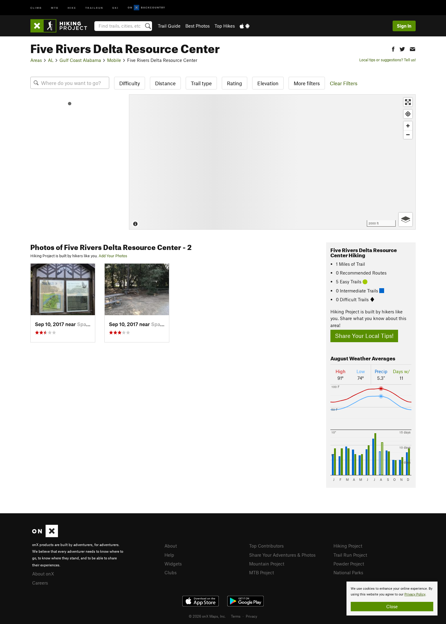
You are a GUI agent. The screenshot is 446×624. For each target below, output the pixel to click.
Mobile (114, 60)
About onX (43, 573)
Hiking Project (347, 545)
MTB (55, 7)
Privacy (251, 616)
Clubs (170, 572)
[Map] (272, 162)
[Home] (61, 25)
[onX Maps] (45, 535)
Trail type (201, 83)
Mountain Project (266, 563)
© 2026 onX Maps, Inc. (207, 616)
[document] (392, 598)
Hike (72, 7)
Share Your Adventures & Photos (282, 555)
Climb (36, 7)
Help (169, 555)
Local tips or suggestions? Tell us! (387, 59)
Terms (236, 616)
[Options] (405, 219)
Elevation (268, 83)
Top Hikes (225, 26)
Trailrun (94, 7)
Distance (165, 83)
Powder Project (348, 563)
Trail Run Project (350, 555)
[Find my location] (408, 114)
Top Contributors (266, 545)
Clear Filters (343, 83)
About (170, 545)
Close (392, 606)
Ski (115, 7)
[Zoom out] (408, 134)
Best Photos (197, 26)
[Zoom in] (408, 125)
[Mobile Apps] (244, 26)
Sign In (404, 26)
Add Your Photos (113, 255)
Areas (36, 60)
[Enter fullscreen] (408, 102)
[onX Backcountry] (146, 8)
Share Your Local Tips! (364, 335)
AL (50, 60)
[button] (393, 48)
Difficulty (129, 83)
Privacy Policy (414, 594)
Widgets (173, 563)
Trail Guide (169, 26)
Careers (40, 582)
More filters (307, 83)
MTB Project (261, 572)
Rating (234, 83)
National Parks (348, 572)
